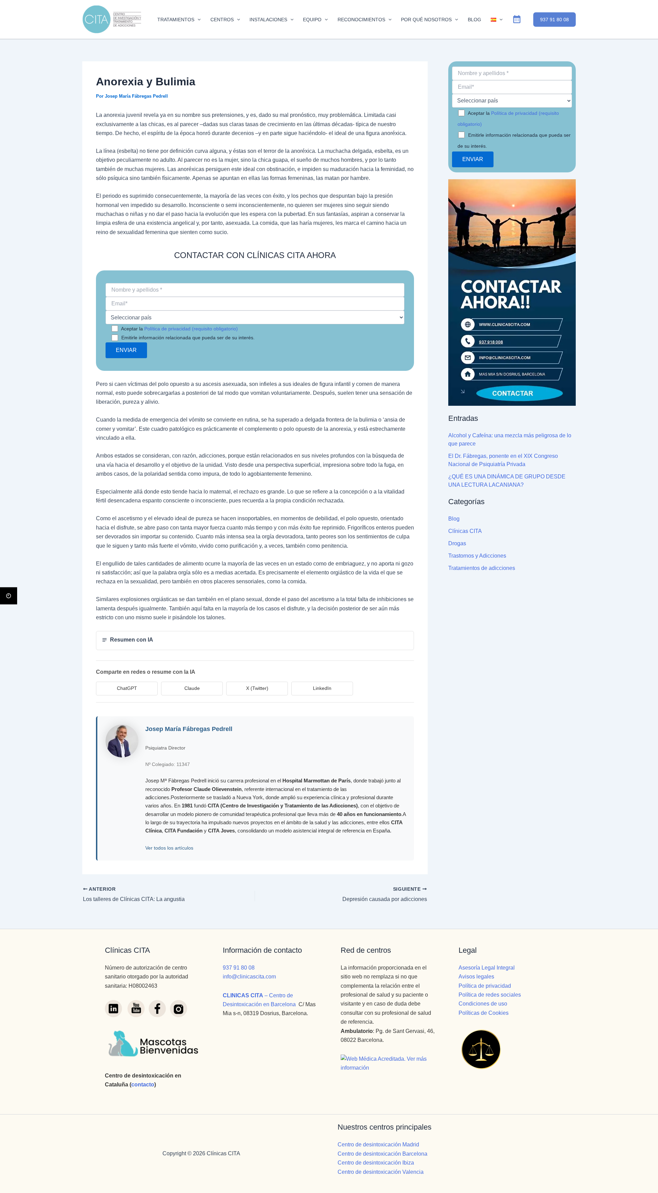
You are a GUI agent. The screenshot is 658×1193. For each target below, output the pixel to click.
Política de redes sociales (490, 995)
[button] (197, 19)
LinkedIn (322, 688)
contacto (142, 1084)
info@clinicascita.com (249, 976)
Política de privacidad (485, 986)
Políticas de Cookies (484, 1013)
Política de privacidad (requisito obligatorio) (191, 328)
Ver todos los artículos (169, 848)
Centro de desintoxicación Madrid (378, 1144)
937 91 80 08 (239, 968)
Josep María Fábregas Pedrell (188, 729)
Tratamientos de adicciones (481, 568)
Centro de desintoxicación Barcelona (382, 1154)
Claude (192, 688)
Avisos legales (476, 976)
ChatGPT (127, 688)
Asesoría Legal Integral (487, 968)
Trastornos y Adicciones (477, 556)
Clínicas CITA (465, 531)
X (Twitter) (257, 688)
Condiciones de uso (483, 1004)
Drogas (457, 543)
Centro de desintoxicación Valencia (381, 1172)
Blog (454, 519)
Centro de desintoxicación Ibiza (376, 1163)
